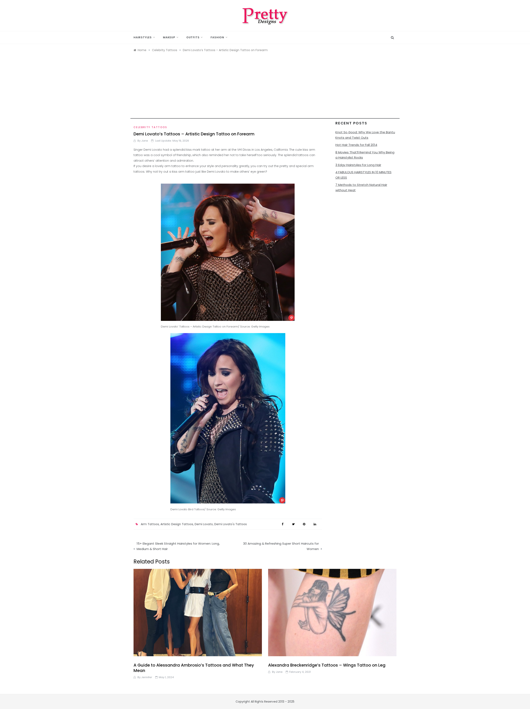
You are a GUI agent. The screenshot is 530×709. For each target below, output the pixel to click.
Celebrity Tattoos (150, 127)
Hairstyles (143, 37)
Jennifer (146, 677)
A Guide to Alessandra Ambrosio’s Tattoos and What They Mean (194, 667)
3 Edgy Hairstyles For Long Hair (358, 165)
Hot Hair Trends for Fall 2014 (356, 145)
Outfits (193, 37)
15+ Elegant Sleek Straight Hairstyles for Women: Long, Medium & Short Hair (178, 546)
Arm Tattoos (150, 524)
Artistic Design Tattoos (176, 524)
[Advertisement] (265, 90)
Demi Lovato (204, 524)
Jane (144, 141)
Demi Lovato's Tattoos (230, 524)
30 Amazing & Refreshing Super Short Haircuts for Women (281, 546)
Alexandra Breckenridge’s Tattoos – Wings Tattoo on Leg (326, 665)
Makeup (169, 37)
